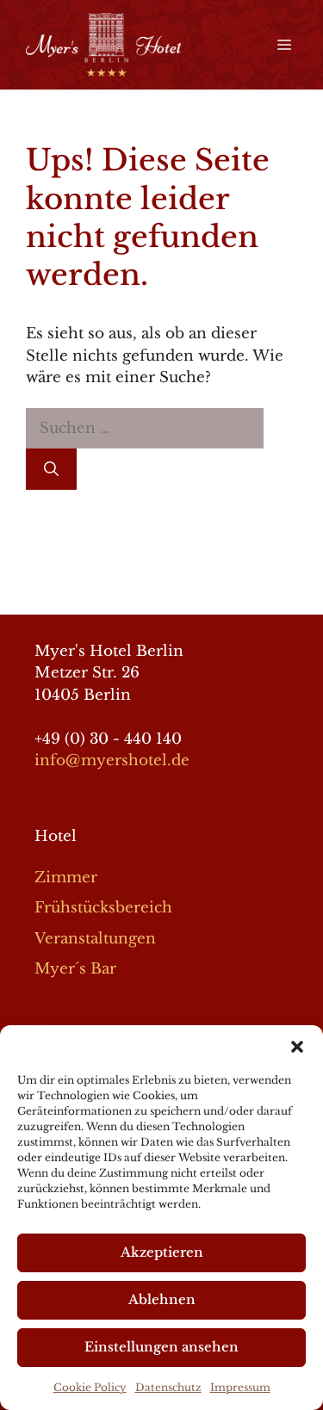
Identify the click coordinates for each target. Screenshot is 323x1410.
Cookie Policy (90, 1387)
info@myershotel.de (111, 760)
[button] (297, 1046)
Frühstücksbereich (103, 908)
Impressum (240, 1387)
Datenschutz (168, 1387)
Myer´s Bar (75, 969)
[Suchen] (51, 469)
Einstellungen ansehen (161, 1347)
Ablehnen (162, 1299)
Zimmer (65, 878)
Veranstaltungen (95, 939)
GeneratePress (161, 586)
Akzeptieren (162, 1252)
